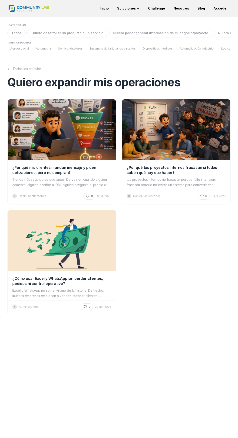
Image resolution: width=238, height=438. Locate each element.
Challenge (156, 8)
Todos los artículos (27, 69)
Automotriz (43, 48)
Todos (16, 33)
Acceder (220, 8)
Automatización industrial (197, 48)
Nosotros (181, 8)
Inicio (104, 8)
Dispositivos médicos (158, 48)
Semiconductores (70, 48)
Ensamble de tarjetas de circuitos (113, 48)
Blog (201, 8)
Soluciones (126, 8)
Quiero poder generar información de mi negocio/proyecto (160, 33)
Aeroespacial (19, 48)
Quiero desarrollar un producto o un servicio (67, 33)
